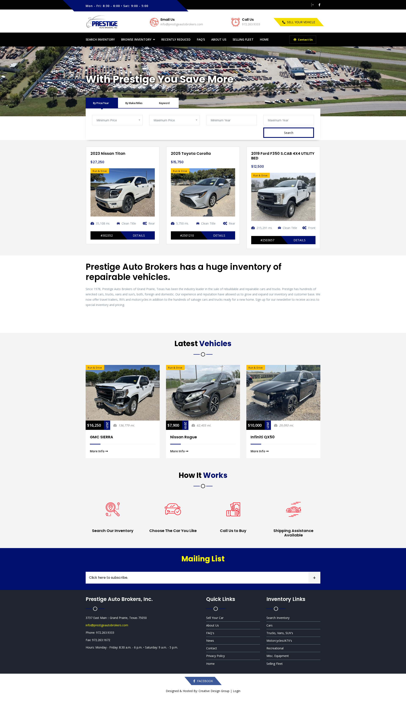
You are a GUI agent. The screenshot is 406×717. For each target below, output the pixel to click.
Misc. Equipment (277, 656)
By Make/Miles (134, 103)
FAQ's (201, 39)
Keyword (164, 103)
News (210, 641)
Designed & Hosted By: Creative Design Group (197, 691)
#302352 (107, 235)
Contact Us (305, 39)
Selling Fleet (243, 39)
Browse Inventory (136, 39)
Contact (211, 648)
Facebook (204, 681)
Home (264, 39)
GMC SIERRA (101, 437)
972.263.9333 (251, 24)
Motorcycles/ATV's (279, 641)
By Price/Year (101, 103)
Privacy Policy (215, 656)
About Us (218, 39)
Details (139, 235)
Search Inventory (100, 39)
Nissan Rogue (183, 437)
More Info (97, 451)
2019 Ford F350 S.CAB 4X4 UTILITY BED (282, 156)
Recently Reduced (176, 39)
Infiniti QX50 (263, 437)
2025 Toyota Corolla (191, 153)
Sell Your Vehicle (301, 22)
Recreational (275, 648)
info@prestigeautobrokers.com (181, 24)
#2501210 (187, 235)
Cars (269, 625)
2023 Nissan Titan (108, 153)
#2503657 (267, 240)
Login (236, 691)
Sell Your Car (215, 618)
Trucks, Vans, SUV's (279, 633)
